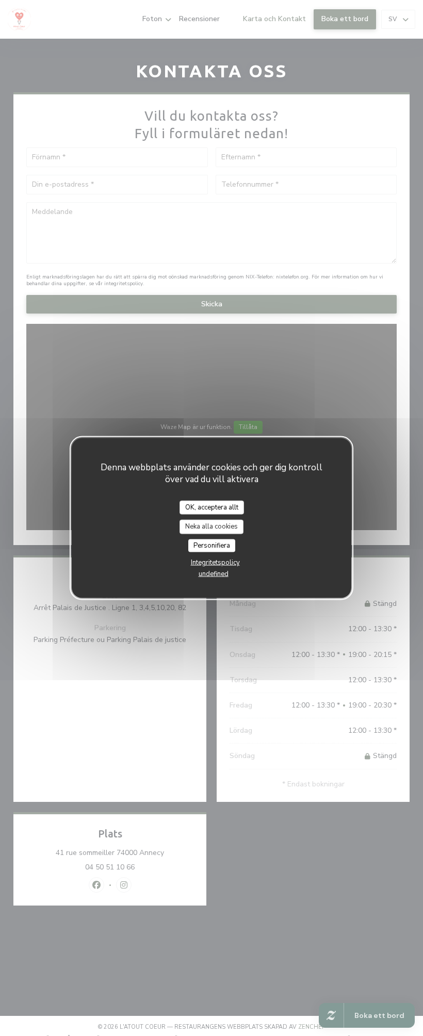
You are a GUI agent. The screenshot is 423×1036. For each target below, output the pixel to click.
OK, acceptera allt (211, 507)
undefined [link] (214, 574)
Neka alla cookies (211, 526)
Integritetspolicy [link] (215, 562)
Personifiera (211, 545)
